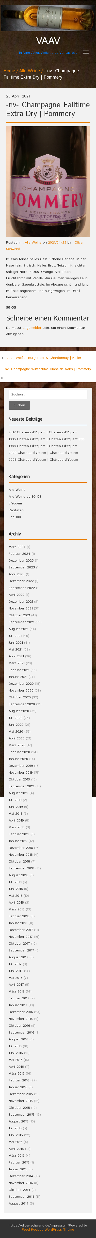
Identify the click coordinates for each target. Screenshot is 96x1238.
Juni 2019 (16, 806)
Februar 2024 (19, 553)
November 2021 (21, 608)
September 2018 (21, 868)
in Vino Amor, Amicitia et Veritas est (48, 45)
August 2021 (18, 629)
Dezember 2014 (21, 1176)
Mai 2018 (15, 895)
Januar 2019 (18, 841)
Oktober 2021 (19, 615)
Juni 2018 (16, 888)
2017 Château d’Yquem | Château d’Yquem (43, 432)
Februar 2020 (19, 752)
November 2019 (21, 772)
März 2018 (17, 909)
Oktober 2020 (20, 697)
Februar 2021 (19, 670)
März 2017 (17, 991)
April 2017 (16, 984)
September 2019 (21, 786)
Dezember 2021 (21, 601)
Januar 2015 (18, 1169)
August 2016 (18, 1039)
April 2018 (16, 902)
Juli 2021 (15, 635)
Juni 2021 (16, 642)
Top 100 (15, 517)
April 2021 (16, 656)
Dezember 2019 (21, 765)
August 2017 (18, 957)
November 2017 (21, 936)
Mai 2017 (15, 977)
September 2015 (21, 1114)
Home (9, 71)
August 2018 (18, 875)
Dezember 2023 (21, 560)
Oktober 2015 (19, 1107)
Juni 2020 (16, 724)
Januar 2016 (18, 1087)
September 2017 (21, 950)
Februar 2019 (19, 834)
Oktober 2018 (19, 861)
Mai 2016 (15, 1059)
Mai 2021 (15, 649)
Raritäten (16, 510)
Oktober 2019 (19, 779)
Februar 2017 (19, 998)
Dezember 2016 (21, 1012)
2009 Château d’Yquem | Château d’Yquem (43, 459)
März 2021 (17, 663)
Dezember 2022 (21, 581)
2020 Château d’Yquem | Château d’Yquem (43, 452)
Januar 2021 (18, 676)
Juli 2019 (15, 800)
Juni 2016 (16, 1053)
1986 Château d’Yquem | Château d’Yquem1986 (46, 439)
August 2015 (18, 1121)
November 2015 (21, 1101)
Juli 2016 (15, 1046)
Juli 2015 (15, 1128)
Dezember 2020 (21, 683)
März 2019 (17, 827)
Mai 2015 (15, 1142)
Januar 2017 (18, 1005)
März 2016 (17, 1073)
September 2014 (21, 1196)
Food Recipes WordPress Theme (48, 1229)
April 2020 (17, 738)
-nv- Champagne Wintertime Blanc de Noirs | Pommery (47, 369)
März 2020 (17, 745)
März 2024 (17, 546)
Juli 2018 (15, 882)
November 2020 (21, 690)
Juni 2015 (16, 1135)
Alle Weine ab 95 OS (25, 496)
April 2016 (16, 1066)
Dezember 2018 (21, 847)
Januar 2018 (18, 923)
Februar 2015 (19, 1162)
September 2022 (22, 588)
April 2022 (17, 594)
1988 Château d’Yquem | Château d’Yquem (43, 446)
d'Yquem (15, 503)
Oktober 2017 (19, 943)
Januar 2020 (18, 759)
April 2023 (17, 574)
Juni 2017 (16, 971)
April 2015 (16, 1148)
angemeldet (32, 327)
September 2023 (22, 567)
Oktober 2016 (19, 1025)
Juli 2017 (15, 964)
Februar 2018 (19, 916)
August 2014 (19, 1203)
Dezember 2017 (21, 930)
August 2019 (18, 793)
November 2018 (21, 854)
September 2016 (21, 1032)
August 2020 (19, 711)
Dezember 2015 (21, 1094)
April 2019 (16, 820)
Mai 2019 (15, 813)
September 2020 (22, 704)
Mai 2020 (16, 731)
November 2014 (21, 1183)
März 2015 (17, 1155)
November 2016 (21, 1018)
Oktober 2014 (19, 1189)
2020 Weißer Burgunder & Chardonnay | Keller (44, 357)
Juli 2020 (15, 717)
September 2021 (21, 622)
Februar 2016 (19, 1080)
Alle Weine (29, 71)
